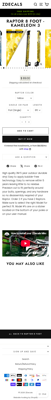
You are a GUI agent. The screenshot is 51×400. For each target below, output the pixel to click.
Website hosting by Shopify (25, 397)
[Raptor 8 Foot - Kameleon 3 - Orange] (8, 308)
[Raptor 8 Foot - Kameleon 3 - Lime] (8, 310)
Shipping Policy (25, 368)
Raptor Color (24, 92)
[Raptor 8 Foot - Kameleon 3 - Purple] (13, 313)
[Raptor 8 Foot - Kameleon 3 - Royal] (17, 310)
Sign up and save (24, 351)
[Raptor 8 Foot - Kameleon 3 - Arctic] (14, 310)
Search (25, 359)
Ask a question (25, 157)
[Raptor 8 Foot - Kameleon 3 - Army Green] (11, 310)
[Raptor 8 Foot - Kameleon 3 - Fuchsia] (11, 308)
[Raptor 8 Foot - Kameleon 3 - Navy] (10, 313)
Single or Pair (18, 105)
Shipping (13, 82)
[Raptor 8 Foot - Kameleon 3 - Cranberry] (17, 308)
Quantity (25, 117)
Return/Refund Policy (25, 364)
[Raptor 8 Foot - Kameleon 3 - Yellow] (5, 308)
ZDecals (12, 4)
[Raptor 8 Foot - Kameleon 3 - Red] (14, 308)
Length (37, 105)
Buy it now (25, 139)
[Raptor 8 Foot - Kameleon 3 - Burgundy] (5, 310)
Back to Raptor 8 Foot (27, 334)
